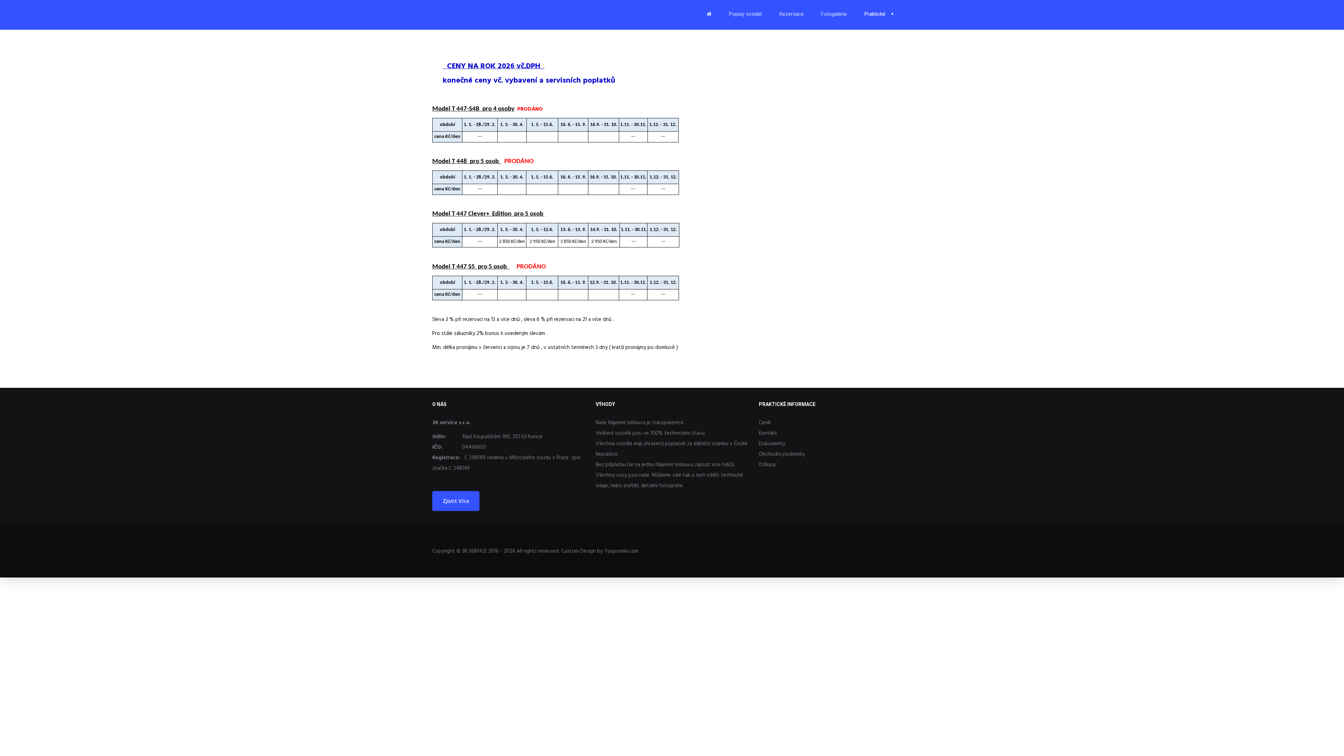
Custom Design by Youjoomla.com (599, 551)
